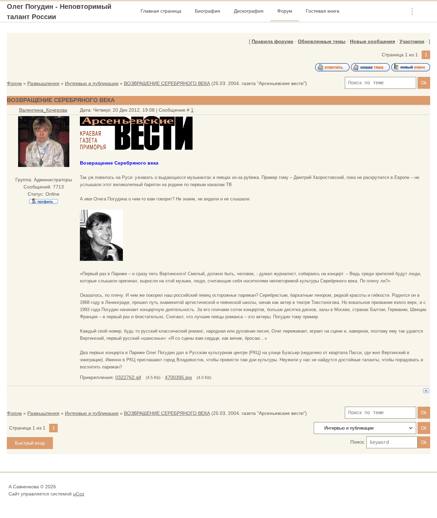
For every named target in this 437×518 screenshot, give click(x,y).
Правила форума (272, 41)
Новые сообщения (372, 41)
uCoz (78, 493)
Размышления (43, 83)
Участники (411, 41)
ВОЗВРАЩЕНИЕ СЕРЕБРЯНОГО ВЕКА (167, 83)
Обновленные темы (322, 41)
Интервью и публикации (91, 83)
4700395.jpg (178, 377)
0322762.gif (128, 377)
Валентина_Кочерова (43, 110)
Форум (14, 83)
